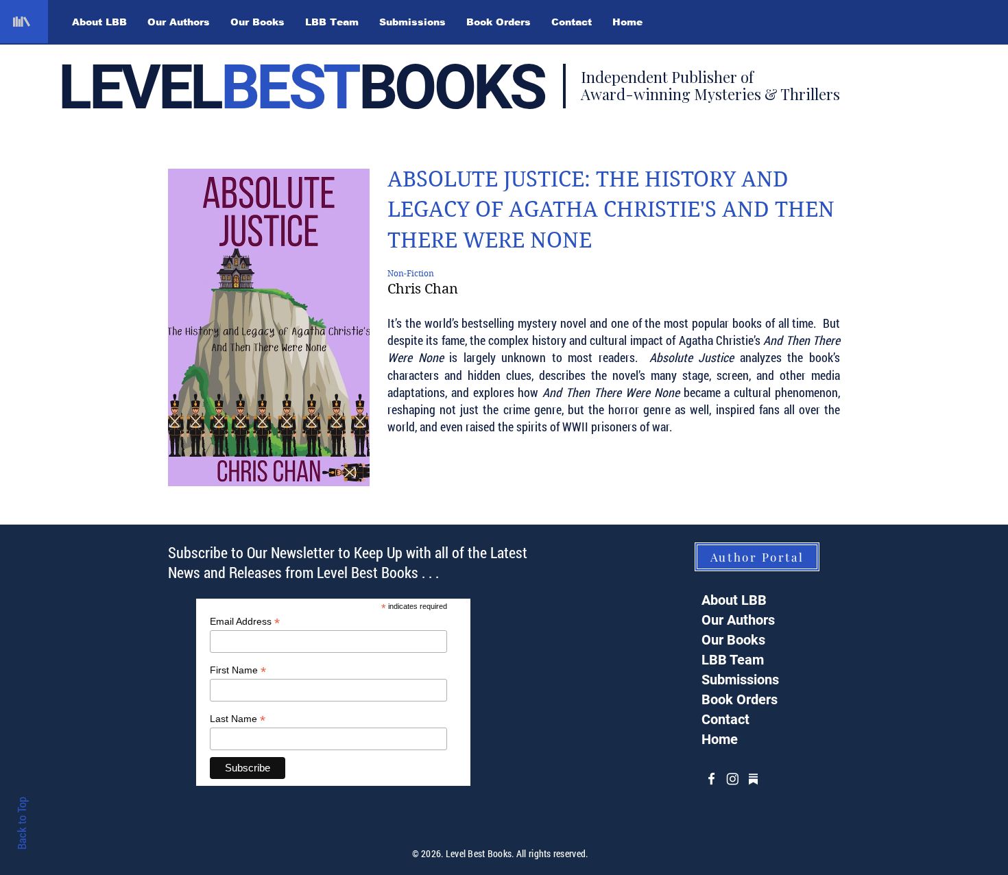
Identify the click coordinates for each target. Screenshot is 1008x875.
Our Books (733, 640)
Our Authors (738, 620)
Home (719, 739)
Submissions (740, 679)
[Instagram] (733, 779)
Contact (725, 719)
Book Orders (739, 699)
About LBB (734, 600)
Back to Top (21, 823)
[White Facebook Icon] (711, 779)
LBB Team (732, 659)
